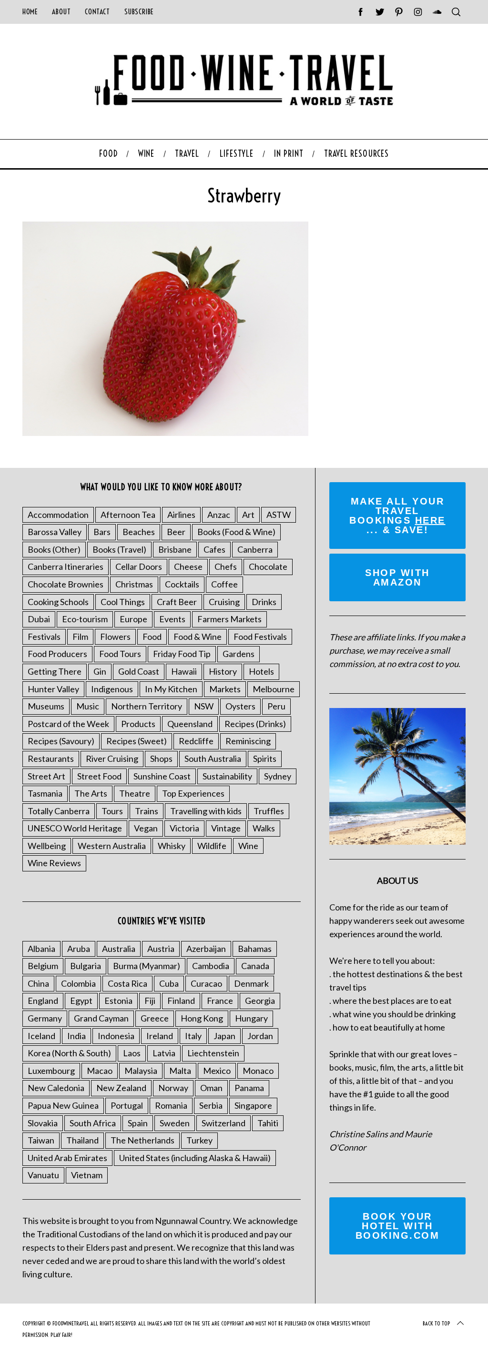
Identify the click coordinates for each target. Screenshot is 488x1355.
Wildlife (211, 845)
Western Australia (112, 845)
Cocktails (182, 584)
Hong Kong (202, 1018)
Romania (171, 1105)
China (38, 983)
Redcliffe (196, 741)
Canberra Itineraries (65, 566)
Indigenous (112, 689)
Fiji (149, 1000)
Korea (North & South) (69, 1053)
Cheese (188, 566)
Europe (133, 619)
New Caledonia (56, 1087)
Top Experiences (193, 793)
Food (152, 636)
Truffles (269, 811)
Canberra (255, 549)
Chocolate (268, 566)
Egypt (81, 1000)
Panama (249, 1087)
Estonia (118, 1000)
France (220, 1000)
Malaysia (140, 1070)
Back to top (436, 1323)
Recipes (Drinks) (255, 723)
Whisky (171, 845)
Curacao (206, 983)
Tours (112, 811)
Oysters (240, 706)
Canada (255, 966)
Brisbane (175, 549)
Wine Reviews (54, 863)
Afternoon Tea (128, 514)
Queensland (190, 723)
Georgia (260, 1000)
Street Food (99, 776)
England (43, 1000)
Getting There (54, 671)
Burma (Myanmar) (146, 966)
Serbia (211, 1105)
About (61, 11)
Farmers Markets (229, 619)
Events (172, 619)
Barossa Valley (54, 531)
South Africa (93, 1123)
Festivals (44, 636)
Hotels (261, 671)
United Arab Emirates (67, 1158)
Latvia (163, 1053)
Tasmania (45, 793)
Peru (276, 706)
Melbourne (274, 689)
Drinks (264, 602)
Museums (46, 706)
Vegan (146, 828)
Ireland (159, 1036)
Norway (173, 1087)
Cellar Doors (138, 566)
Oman (211, 1087)
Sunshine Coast (162, 776)
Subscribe (139, 11)
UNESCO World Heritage (75, 828)
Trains (146, 811)
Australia (118, 948)
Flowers (115, 636)
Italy (193, 1036)
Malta (180, 1070)
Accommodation (58, 514)
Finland (181, 1000)
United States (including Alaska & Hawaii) (195, 1158)
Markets (225, 689)
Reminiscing (248, 741)
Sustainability (227, 776)
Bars (102, 531)
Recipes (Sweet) (136, 741)
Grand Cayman (101, 1018)
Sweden (175, 1123)
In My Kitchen (171, 689)
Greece (155, 1018)
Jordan (260, 1036)
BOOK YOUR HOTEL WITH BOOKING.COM (398, 1226)
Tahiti (267, 1123)
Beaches (138, 531)
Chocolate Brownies (65, 584)
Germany (45, 1018)
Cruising (224, 602)
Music (87, 706)
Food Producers (57, 653)
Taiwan (41, 1140)
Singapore (253, 1105)
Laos (132, 1053)
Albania (41, 948)
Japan (224, 1036)
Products (138, 723)
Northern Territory (146, 706)
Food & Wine (197, 636)
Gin (99, 671)
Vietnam (86, 1175)
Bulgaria (85, 966)
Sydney (277, 776)
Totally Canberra (59, 811)
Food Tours (120, 653)
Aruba (78, 948)
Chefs (225, 566)
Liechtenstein (213, 1053)
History (223, 671)
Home (30, 11)
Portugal (127, 1105)
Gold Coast (138, 671)
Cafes (214, 549)
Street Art (46, 776)
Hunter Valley (53, 689)
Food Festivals (260, 636)
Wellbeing (47, 845)
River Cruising (112, 758)
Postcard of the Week (68, 723)
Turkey (199, 1140)
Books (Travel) (119, 549)
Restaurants (51, 758)
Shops (161, 758)
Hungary (251, 1018)
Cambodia (210, 966)
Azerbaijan (206, 948)
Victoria (184, 828)
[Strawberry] (165, 432)
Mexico (217, 1070)
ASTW (278, 514)
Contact (97, 11)
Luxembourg (51, 1070)
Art (248, 514)
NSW (204, 706)
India (76, 1036)
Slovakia (43, 1123)
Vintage (226, 828)
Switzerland (223, 1123)
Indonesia (116, 1036)
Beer (176, 531)
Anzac (218, 514)
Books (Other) (54, 549)
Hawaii (184, 671)
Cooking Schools (58, 602)
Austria (160, 948)
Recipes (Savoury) (61, 741)
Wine (248, 845)
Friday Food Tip (182, 653)
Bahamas (255, 948)
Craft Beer (177, 602)
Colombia (78, 983)
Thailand (82, 1140)
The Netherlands (142, 1140)
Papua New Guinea (63, 1105)
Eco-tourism (85, 619)
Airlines (181, 514)
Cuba (169, 983)
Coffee (224, 584)
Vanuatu (43, 1175)
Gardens (238, 653)
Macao (99, 1070)
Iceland (41, 1036)
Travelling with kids (206, 811)
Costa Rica (127, 983)
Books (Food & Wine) (236, 531)
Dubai (39, 619)
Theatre (134, 793)
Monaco (258, 1070)
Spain (138, 1123)
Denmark (251, 983)
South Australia (212, 758)
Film (80, 636)
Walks (264, 828)
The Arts (90, 793)
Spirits (264, 758)
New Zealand (121, 1087)
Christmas (134, 584)
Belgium (43, 966)
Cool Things (123, 602)
